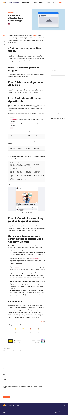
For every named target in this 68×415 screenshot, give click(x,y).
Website (4, 379)
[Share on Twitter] (4, 41)
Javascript (48, 2)
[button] (15, 330)
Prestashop (41, 2)
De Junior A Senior (25, 2)
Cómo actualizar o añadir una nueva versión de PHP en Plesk (58, 118)
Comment (5, 353)
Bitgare (56, 412)
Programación (34, 2)
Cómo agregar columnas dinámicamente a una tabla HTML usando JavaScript (19, 341)
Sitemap (4, 412)
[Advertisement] (58, 51)
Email (4, 374)
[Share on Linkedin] (4, 48)
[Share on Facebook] (4, 38)
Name (4, 368)
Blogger (10, 12)
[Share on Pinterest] (4, 45)
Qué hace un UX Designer (36, 341)
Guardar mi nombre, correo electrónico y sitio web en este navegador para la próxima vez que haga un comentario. (23, 387)
